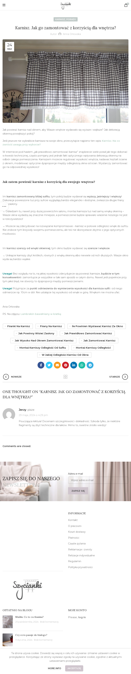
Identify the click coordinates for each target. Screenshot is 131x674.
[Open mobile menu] (4, 5)
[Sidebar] (4, 206)
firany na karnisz (51, 326)
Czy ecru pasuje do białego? (31, 635)
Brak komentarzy (49, 622)
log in (82, 617)
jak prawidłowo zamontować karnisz (88, 333)
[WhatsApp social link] (81, 365)
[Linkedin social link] (73, 365)
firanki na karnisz (18, 326)
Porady (71, 19)
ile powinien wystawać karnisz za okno (97, 326)
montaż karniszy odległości (93, 347)
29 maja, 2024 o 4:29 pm (33, 415)
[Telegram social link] (90, 365)
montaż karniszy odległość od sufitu (42, 347)
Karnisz (60, 19)
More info (54, 668)
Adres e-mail (75, 473)
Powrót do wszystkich (65, 376)
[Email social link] (57, 365)
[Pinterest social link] (65, 365)
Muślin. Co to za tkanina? (29, 616)
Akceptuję (74, 668)
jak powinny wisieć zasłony (36, 333)
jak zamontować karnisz (99, 340)
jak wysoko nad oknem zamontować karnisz (44, 340)
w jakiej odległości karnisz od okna (65, 354)
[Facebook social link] (41, 365)
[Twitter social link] (49, 365)
